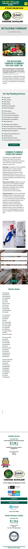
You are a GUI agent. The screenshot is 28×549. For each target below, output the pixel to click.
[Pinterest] (15, 521)
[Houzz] (17, 521)
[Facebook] (11, 443)
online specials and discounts (11, 74)
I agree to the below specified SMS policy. (12, 270)
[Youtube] (15, 443)
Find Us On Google (14, 444)
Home (8, 32)
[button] (14, 411)
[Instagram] (17, 443)
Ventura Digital (16, 547)
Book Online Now (15, 8)
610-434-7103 (8, 1)
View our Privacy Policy (19, 546)
